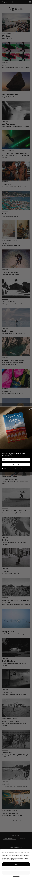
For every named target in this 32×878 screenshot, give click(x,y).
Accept (16, 864)
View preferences (16, 872)
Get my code (16, 464)
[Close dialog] (30, 408)
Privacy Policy (16, 876)
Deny (16, 868)
